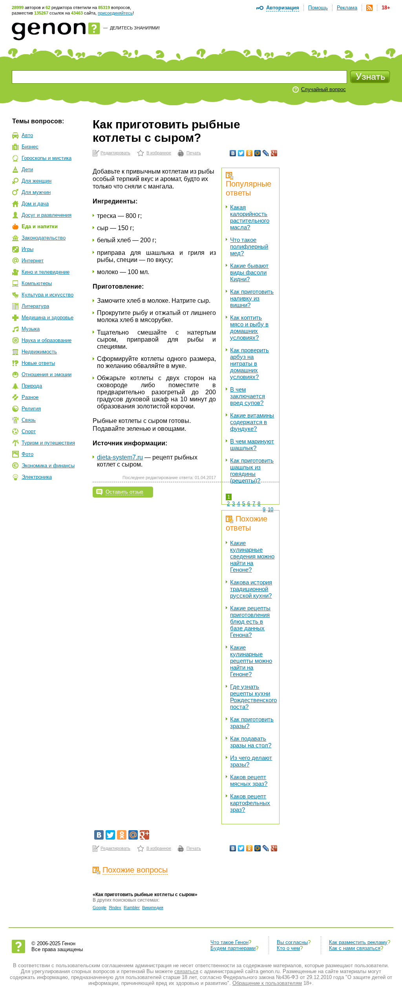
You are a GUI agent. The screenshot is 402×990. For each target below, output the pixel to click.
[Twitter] (241, 153)
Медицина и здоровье (47, 317)
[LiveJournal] (266, 153)
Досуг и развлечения (46, 215)
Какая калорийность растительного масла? (249, 217)
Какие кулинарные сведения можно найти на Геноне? (252, 556)
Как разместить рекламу (358, 942)
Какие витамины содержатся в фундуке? (252, 422)
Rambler (132, 907)
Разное (30, 397)
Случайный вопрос (323, 89)
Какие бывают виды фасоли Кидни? (249, 272)
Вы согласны (292, 942)
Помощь (318, 8)
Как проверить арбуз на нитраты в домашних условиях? (249, 363)
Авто (27, 135)
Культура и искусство (47, 295)
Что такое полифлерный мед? (249, 246)
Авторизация (282, 8)
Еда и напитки (40, 226)
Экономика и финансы (48, 465)
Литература (35, 306)
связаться (186, 971)
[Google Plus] (274, 153)
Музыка (31, 329)
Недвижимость (39, 352)
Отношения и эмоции (46, 374)
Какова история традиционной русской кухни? (251, 589)
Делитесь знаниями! (135, 28)
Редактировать (115, 152)
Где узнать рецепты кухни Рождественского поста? (253, 696)
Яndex (115, 907)
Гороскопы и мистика (46, 158)
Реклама (347, 8)
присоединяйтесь (115, 13)
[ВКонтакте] (233, 153)
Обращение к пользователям (267, 983)
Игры (27, 249)
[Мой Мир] (258, 153)
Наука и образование (46, 340)
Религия (31, 409)
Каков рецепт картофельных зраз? (250, 803)
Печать (193, 152)
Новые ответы (38, 363)
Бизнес (30, 147)
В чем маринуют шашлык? (252, 444)
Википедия (152, 907)
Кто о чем (288, 948)
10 (270, 509)
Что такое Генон (229, 942)
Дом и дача (35, 204)
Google (99, 907)
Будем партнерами (233, 948)
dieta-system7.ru (120, 457)
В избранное (158, 152)
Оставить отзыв (124, 492)
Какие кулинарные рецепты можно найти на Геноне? (251, 660)
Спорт (29, 431)
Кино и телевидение (45, 272)
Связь (29, 420)
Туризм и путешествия (48, 443)
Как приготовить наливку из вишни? (252, 298)
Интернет (33, 261)
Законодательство (44, 238)
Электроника (37, 477)
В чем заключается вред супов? (247, 396)
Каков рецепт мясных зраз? (248, 780)
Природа (32, 386)
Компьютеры (37, 283)
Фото (27, 454)
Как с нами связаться (354, 948)
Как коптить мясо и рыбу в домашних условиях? (249, 327)
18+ (386, 8)
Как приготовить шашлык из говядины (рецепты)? (252, 470)
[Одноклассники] (249, 153)
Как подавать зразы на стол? (250, 741)
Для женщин (36, 181)
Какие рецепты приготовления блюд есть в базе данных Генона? (250, 621)
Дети (27, 169)
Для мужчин (36, 192)
